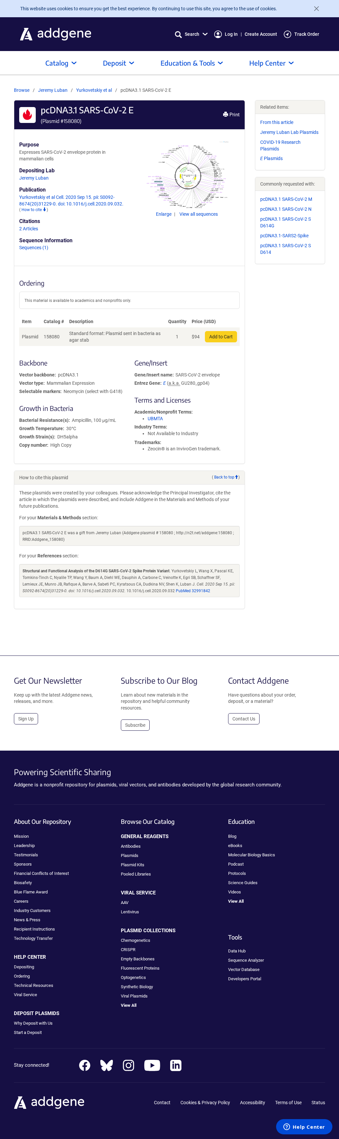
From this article (276, 122)
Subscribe (135, 725)
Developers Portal (244, 978)
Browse (21, 90)
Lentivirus (130, 911)
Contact (162, 1102)
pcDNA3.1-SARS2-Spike (284, 235)
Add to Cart (221, 336)
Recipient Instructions (34, 929)
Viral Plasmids (134, 996)
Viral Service (25, 994)
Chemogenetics (135, 940)
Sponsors (23, 864)
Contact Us (243, 718)
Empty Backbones (138, 958)
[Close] (314, 8)
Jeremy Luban (53, 90)
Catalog (57, 63)
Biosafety (23, 882)
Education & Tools (188, 63)
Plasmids (271, 158)
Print (234, 115)
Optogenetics (133, 977)
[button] (191, 34)
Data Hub (237, 950)
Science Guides (243, 882)
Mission (21, 836)
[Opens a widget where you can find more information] (304, 1127)
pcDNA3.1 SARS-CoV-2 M (286, 199)
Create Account (261, 34)
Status (318, 1102)
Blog (232, 836)
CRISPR (128, 949)
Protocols (237, 873)
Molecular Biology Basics (251, 854)
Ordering (22, 976)
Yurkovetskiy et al (94, 90)
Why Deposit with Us (33, 1023)
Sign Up (26, 718)
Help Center (267, 63)
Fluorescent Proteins (140, 968)
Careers (21, 901)
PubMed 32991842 (193, 591)
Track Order (306, 34)
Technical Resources (33, 985)
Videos (234, 891)
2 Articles (28, 228)
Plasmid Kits (132, 864)
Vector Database (244, 969)
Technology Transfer (33, 938)
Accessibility (252, 1102)
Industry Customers (32, 910)
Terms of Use (288, 1102)
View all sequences (198, 214)
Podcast (236, 864)
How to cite (32, 209)
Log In (231, 34)
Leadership (24, 845)
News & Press (27, 919)
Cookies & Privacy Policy (205, 1102)
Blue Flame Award (31, 891)
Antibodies (131, 846)
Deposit (114, 63)
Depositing (24, 966)
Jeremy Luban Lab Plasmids (289, 132)
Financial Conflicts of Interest (41, 873)
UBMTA (155, 418)
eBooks (235, 845)
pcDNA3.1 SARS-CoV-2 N (286, 209)
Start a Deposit (28, 1032)
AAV (124, 902)
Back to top (224, 477)
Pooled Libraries (136, 874)
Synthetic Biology (137, 986)
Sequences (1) (33, 247)
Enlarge (164, 214)
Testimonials (26, 854)
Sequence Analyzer (246, 960)
